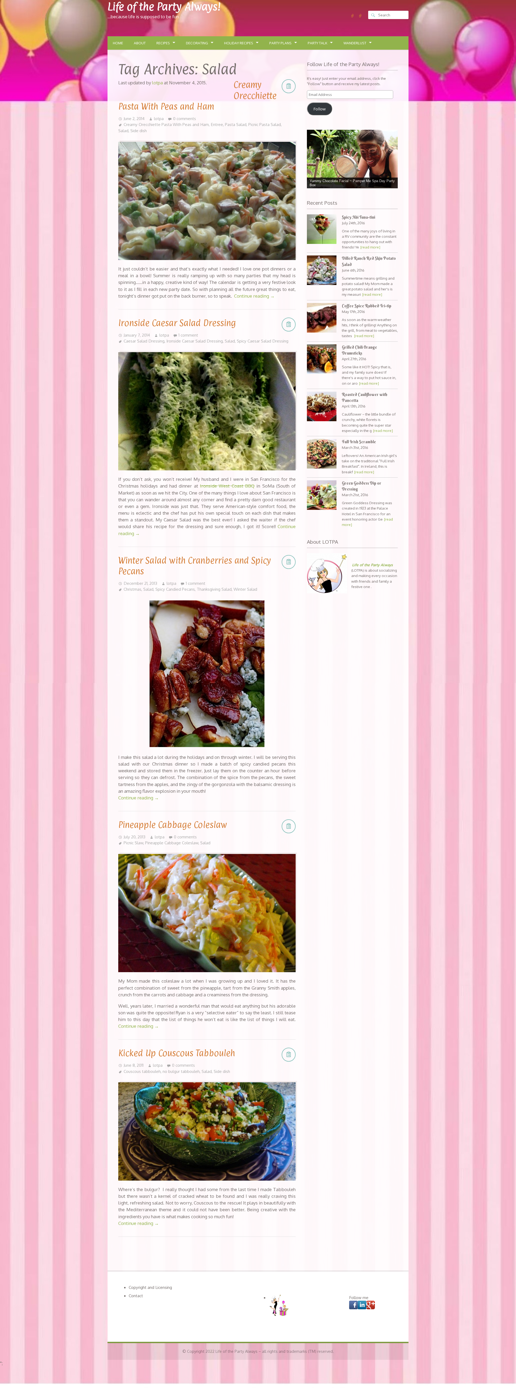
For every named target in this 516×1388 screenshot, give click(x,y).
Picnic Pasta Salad (264, 124)
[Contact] (360, 15)
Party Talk (317, 43)
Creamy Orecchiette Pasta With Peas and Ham (166, 124)
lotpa (159, 118)
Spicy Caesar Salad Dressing (262, 341)
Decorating (197, 43)
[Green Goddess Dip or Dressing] (321, 495)
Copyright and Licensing (150, 1287)
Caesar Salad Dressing (144, 341)
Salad (123, 130)
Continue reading (254, 296)
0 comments (184, 118)
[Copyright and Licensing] (352, 15)
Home (118, 43)
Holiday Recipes (238, 43)
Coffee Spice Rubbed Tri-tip (366, 306)
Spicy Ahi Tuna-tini (358, 217)
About (140, 43)
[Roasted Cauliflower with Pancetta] (321, 407)
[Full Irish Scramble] (321, 454)
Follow (319, 108)
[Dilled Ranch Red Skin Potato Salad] (321, 270)
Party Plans (280, 43)
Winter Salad (245, 589)
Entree (217, 124)
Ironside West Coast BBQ (227, 486)
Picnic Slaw (133, 842)
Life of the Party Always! (164, 6)
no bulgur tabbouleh (181, 1071)
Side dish (138, 130)
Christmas (132, 589)
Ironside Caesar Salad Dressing (177, 323)
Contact (136, 1295)
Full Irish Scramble (359, 441)
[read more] (370, 247)
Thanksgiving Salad (214, 589)
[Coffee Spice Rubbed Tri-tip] (321, 318)
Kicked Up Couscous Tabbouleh (176, 1053)
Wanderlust (354, 43)
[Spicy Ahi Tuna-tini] (321, 229)
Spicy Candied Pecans (175, 589)
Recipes (163, 43)
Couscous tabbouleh (142, 1071)
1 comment (188, 335)
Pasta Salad (235, 124)
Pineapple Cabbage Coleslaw (172, 825)
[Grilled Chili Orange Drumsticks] (321, 359)
